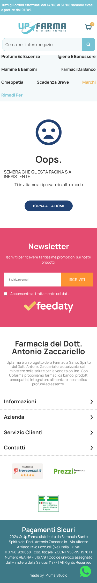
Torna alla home (48, 205)
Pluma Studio (56, 575)
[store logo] (42, 27)
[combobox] (48, 44)
